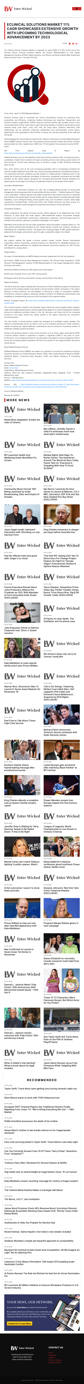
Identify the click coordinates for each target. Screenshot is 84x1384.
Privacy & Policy (55, 1362)
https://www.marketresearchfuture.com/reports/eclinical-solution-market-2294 (42, 380)
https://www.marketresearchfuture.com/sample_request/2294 (28, 153)
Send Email (13, 368)
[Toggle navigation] (76, 8)
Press (51, 1353)
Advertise (52, 1355)
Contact (52, 1357)
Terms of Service (55, 1360)
